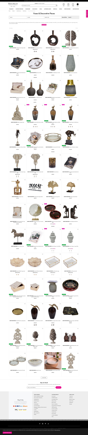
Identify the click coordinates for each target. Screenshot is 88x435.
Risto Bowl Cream (35, 370)
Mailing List (71, 402)
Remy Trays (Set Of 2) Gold (17, 370)
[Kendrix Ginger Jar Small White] (52, 250)
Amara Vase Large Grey (70, 72)
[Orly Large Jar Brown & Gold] (36, 325)
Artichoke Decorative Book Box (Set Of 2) (52, 98)
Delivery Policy (54, 400)
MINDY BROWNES (76, 8)
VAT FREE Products (54, 397)
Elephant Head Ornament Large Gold (17, 172)
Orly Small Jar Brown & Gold (35, 320)
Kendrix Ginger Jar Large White (70, 246)
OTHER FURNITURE (67, 8)
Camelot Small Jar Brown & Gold (35, 122)
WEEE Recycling (54, 407)
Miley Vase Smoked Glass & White (53, 296)
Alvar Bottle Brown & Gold (53, 72)
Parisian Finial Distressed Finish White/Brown (17, 346)
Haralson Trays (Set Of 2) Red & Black (53, 222)
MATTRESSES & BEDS (47, 8)
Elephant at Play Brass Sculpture (70, 147)
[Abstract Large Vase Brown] (34, 51)
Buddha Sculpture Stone (17, 122)
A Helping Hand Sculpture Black (17, 47)
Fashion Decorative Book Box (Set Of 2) (70, 172)
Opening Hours (36, 399)
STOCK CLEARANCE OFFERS (38, 396)
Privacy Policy (54, 413)
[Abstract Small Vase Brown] (36, 51)
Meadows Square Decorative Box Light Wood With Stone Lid (35, 296)
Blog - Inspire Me (36, 412)
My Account (53, 396)
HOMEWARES (27, 8)
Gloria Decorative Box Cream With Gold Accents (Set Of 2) (17, 222)
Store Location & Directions (38, 397)
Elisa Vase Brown (52, 171)
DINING (60, 8)
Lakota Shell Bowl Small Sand (35, 271)
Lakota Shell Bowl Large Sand (17, 271)
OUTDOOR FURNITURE (19, 8)
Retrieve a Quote (72, 399)
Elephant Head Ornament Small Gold (35, 172)
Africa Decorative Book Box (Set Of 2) (17, 73)
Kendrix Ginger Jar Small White (52, 246)
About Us (35, 402)
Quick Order (71, 400)
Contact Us (71, 396)
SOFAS (41, 8)
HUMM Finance (36, 400)
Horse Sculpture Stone (17, 246)
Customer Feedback (55, 415)
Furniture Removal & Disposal (56, 405)
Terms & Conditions (55, 404)
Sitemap (70, 404)
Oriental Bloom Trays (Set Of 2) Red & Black (70, 296)
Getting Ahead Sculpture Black (35, 196)
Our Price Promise (37, 405)
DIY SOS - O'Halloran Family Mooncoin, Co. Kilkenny (40, 408)
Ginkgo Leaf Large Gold (52, 196)
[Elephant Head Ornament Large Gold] (16, 176)
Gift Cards (71, 397)
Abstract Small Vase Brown (53, 47)
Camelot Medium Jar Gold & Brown (53, 123)
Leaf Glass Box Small (70, 271)
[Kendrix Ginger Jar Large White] (53, 250)
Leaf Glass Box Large (53, 271)
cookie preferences (57, 430)
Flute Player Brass (17, 196)
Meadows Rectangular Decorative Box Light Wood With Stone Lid (17, 296)
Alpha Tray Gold (35, 72)
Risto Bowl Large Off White (53, 370)
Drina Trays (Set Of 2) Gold (53, 147)
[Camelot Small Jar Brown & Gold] (33, 126)
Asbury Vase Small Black (70, 97)
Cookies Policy (54, 411)
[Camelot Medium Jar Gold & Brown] (35, 126)
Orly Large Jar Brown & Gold (52, 320)
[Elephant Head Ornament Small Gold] (18, 176)
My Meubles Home (55, 399)
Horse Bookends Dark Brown (70, 221)
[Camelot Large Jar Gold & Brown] (37, 126)
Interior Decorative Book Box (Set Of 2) (35, 247)
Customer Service (54, 410)
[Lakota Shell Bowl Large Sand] (16, 274)
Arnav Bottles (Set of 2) (35, 97)
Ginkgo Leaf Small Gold (70, 196)
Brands (35, 414)
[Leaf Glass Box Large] (52, 274)
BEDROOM (55, 8)
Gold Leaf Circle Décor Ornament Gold (35, 222)
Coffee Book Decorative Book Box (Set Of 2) (35, 148)
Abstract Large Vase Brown (35, 47)
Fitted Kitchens (36, 411)
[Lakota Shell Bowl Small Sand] (18, 274)
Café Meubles (36, 404)
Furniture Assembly (54, 408)
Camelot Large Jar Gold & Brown (70, 122)
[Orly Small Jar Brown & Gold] (34, 325)
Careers (35, 409)
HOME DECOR (34, 8)
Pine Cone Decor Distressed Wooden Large (35, 346)
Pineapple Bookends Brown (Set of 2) (70, 346)
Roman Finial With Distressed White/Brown (70, 371)
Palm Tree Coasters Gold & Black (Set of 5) (70, 321)
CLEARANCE (11, 8)
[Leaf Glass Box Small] (53, 274)
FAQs (52, 416)
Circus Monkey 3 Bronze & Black (17, 147)
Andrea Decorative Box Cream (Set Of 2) (17, 98)
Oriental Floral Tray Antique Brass (17, 320)
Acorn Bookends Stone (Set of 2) (70, 47)
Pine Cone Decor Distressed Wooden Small (53, 346)
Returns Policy (54, 402)
